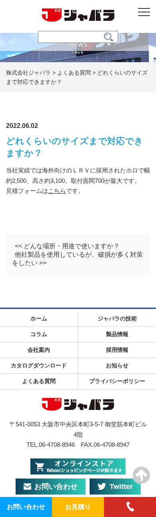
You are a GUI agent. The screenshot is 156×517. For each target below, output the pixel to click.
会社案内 (39, 350)
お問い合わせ (56, 487)
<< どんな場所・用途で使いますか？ (67, 246)
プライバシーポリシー (117, 381)
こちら (57, 190)
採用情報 (117, 350)
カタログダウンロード (39, 365)
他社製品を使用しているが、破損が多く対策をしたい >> (77, 258)
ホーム (38, 318)
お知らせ (117, 365)
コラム (38, 334)
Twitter (121, 487)
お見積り (78, 506)
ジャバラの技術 (117, 318)
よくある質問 (39, 381)
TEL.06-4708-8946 (50, 444)
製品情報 (117, 334)
